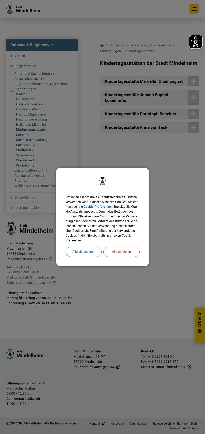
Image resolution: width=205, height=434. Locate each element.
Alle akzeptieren (83, 252)
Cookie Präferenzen (98, 207)
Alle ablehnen (121, 252)
